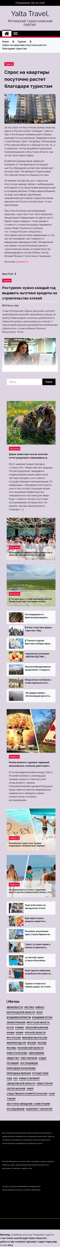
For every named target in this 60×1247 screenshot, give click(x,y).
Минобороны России (34, 1038)
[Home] (6, 33)
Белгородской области (21, 1012)
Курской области (35, 1033)
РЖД (9, 1078)
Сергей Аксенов (16, 1088)
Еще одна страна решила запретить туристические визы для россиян (38, 920)
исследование (16, 1109)
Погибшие (13, 1063)
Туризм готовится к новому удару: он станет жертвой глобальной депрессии (38, 985)
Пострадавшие (29, 1063)
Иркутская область (38, 1022)
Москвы (11, 1048)
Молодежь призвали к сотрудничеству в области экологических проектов (30, 554)
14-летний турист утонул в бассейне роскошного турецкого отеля (37, 959)
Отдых (42, 1058)
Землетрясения (16, 1022)
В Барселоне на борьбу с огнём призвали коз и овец (38, 681)
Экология (15, 448)
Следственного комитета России (27, 1094)
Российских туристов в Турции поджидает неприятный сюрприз (27, 844)
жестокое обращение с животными (28, 1104)
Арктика (29, 1007)
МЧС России (14, 1038)
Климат (19, 1027)
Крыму (19, 1033)
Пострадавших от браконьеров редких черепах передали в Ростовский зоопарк (36, 616)
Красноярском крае (36, 1027)
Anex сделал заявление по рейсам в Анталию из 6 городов (38, 972)
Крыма (10, 1033)
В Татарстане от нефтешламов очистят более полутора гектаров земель (30, 600)
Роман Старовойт (29, 1078)
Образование (36, 1053)
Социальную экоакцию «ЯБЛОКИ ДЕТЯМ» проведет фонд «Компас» (37, 655)
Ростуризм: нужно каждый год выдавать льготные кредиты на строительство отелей (29, 293)
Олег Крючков (28, 1058)
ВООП (39, 1012)
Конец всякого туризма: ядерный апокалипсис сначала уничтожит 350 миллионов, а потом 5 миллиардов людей (29, 764)
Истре (10, 1027)
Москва (31, 1043)
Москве (42, 1043)
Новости (14, 756)
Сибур (30, 1088)
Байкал (40, 1007)
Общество (13, 1058)
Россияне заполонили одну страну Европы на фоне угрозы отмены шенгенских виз (37, 933)
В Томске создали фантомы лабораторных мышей (38, 642)
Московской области (31, 1048)
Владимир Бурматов (19, 1017)
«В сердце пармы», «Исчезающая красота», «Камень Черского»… (38, 695)
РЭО (15, 1078)
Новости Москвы (17, 1053)
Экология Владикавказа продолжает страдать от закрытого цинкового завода (38, 668)
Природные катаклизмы (21, 1068)
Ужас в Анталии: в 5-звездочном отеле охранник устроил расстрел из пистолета (37, 907)
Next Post (7, 274)
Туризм (9, 64)
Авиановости (15, 1007)
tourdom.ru (22, 261)
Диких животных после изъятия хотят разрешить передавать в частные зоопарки (28, 456)
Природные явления (19, 1073)
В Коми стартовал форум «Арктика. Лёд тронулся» (38, 629)
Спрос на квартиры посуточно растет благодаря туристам (28, 79)
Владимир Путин (42, 1017)
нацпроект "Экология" (39, 1109)
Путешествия (40, 1073)
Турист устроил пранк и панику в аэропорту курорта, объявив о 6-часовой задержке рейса (37, 946)
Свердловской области (21, 1083)
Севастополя (45, 1083)
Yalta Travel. (30, 14)
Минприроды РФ (16, 1043)
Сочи (52, 1094)
